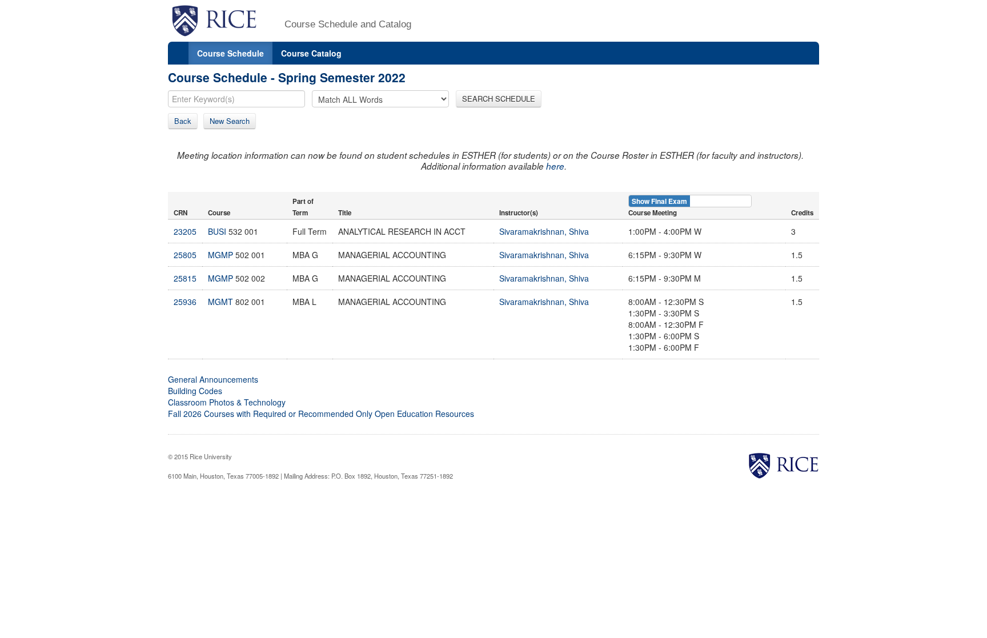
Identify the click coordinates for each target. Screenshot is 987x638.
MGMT (220, 301)
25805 (185, 254)
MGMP (220, 254)
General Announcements (213, 379)
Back (182, 120)
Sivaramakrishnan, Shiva (544, 231)
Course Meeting (652, 213)
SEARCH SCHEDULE (498, 98)
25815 (185, 278)
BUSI (217, 231)
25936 (185, 301)
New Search (230, 120)
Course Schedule (230, 53)
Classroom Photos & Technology (227, 402)
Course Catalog (311, 53)
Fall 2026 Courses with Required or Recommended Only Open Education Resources (321, 413)
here (555, 166)
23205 (185, 231)
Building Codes (195, 390)
